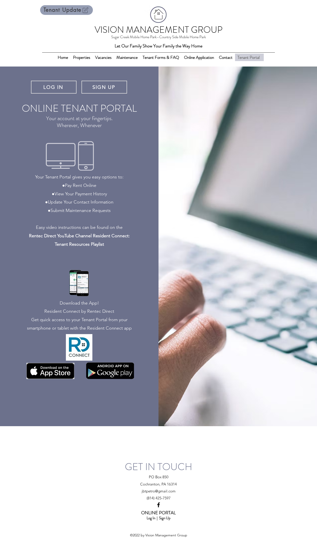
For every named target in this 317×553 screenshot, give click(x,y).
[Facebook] (158, 505)
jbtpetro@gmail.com (159, 491)
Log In (151, 518)
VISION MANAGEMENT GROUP (158, 29)
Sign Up (164, 518)
